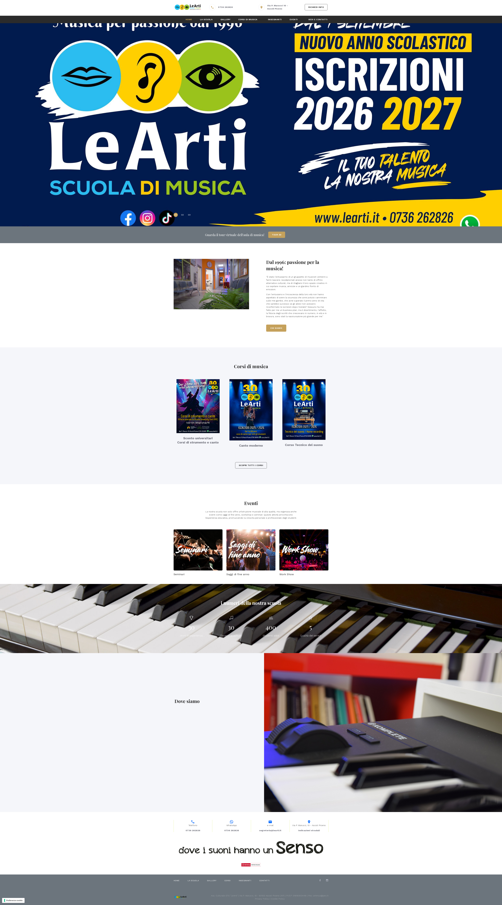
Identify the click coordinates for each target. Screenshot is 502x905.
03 (189, 215)
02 (182, 215)
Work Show (286, 574)
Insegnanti (275, 19)
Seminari (179, 574)
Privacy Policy (262, 899)
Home (189, 19)
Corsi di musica (247, 19)
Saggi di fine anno (237, 574)
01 (176, 215)
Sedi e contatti (317, 19)
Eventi (294, 19)
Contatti (264, 880)
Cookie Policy (278, 899)
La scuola (206, 19)
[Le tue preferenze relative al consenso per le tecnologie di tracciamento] (13, 900)
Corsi (227, 880)
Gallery (225, 19)
